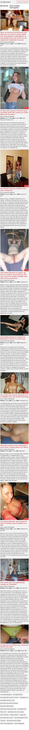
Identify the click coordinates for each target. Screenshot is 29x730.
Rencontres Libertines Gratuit (8, 709)
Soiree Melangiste (19, 723)
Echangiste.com (24, 697)
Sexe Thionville (4, 714)
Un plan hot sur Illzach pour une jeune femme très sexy (14, 646)
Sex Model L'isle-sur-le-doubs (16, 712)
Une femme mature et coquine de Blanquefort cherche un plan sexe (12, 338)
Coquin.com (23, 714)
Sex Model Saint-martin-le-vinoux (9, 697)
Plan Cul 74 (3, 712)
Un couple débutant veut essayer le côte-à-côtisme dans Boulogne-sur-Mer (13, 523)
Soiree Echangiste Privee (21, 717)
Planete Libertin (14, 714)
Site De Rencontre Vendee (14, 720)
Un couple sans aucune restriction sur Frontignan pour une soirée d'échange (14, 396)
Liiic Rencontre (5, 2)
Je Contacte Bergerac (6, 694)
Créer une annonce (22, 2)
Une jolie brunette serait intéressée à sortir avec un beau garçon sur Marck (14, 446)
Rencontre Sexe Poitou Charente (9, 703)
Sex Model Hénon (18, 694)
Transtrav (2, 720)
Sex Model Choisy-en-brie (7, 700)
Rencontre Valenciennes (6, 706)
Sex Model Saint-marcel (6, 717)
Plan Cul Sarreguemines (6, 723)
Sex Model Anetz (21, 709)
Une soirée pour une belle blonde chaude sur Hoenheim (12, 583)
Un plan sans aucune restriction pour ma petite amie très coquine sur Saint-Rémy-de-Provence (14, 112)
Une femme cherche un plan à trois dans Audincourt (13, 189)
